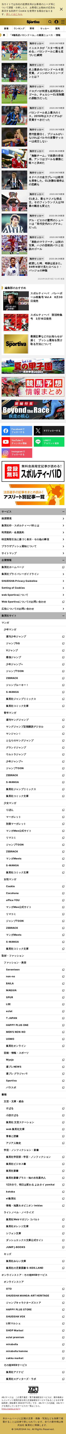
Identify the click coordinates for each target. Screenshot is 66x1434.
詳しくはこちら (14, 14)
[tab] (32, 28)
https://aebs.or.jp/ (11, 1409)
